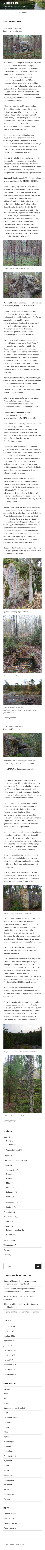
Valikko (24, 13)
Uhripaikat (10, 1235)
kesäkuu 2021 (9, 1336)
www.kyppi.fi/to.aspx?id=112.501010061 (19, 418)
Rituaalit (6, 1226)
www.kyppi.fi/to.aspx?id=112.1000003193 (20, 181)
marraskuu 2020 (10, 1350)
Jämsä (11, 1145)
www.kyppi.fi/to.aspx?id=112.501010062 (19, 306)
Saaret (9, 1197)
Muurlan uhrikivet (12, 31)
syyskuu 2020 (9, 1355)
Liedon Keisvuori (12, 729)
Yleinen (6, 1255)
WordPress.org (9, 1528)
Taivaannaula (8, 1245)
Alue (5, 1137)
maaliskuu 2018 (9, 1365)
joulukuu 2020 (9, 1346)
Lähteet (9, 1178)
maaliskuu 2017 (9, 1374)
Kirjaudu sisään (9, 1514)
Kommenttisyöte (10, 1523)
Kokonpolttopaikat (13, 1230)
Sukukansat (8, 1240)
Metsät (9, 1188)
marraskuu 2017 (10, 1369)
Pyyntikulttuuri (9, 1217)
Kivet (8, 1174)
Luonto (6, 1165)
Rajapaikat (10, 1192)
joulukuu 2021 (9, 1326)
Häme (8, 1141)
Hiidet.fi (10, 3)
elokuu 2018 (8, 1360)
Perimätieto (8, 1207)
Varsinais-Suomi (13, 1150)
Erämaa (6, 1156)
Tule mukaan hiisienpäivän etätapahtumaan (21, 1312)
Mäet (8, 1183)
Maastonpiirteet (10, 1170)
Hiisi (5, 1399)
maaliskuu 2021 (9, 1341)
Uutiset (6, 1250)
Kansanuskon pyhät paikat (14, 1161)
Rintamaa (7, 1221)
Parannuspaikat (9, 1202)
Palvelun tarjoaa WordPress (13, 1544)
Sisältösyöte (8, 1518)
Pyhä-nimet (8, 1212)
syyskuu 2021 (9, 1331)
